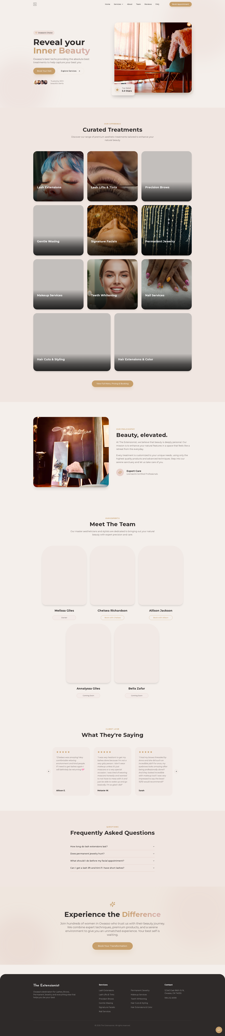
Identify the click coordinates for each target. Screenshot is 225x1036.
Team (143, 7)
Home (112, 7)
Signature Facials (107, 1007)
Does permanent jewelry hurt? (87, 853)
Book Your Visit (44, 71)
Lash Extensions (106, 990)
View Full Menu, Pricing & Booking (113, 384)
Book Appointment (180, 7)
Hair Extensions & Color (141, 1007)
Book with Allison (160, 618)
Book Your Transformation (112, 946)
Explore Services (69, 71)
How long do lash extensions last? (89, 846)
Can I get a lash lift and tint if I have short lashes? (97, 868)
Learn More (69, 199)
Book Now (47, 199)
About (134, 7)
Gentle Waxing (106, 1003)
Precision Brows (106, 999)
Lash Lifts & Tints (106, 995)
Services (122, 7)
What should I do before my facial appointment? (97, 861)
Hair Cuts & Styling (139, 1003)
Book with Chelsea (113, 618)
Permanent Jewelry (140, 990)
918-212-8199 (170, 998)
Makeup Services (139, 995)
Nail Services (105, 1011)
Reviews (152, 7)
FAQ (162, 7)
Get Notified (177, 307)
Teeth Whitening (139, 999)
